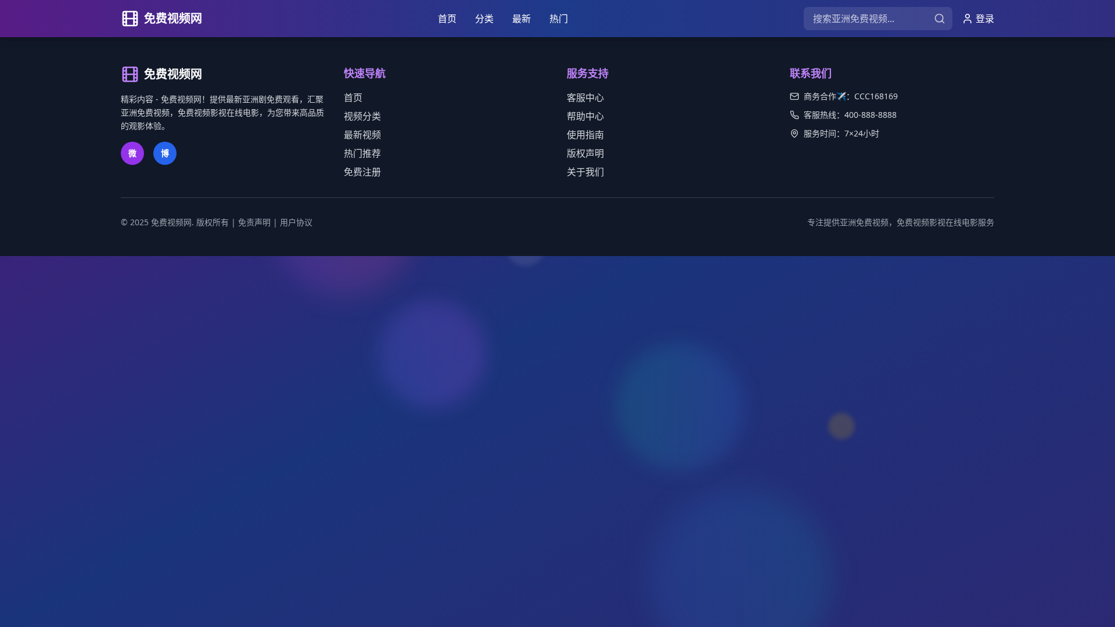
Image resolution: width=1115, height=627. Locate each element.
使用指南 (585, 134)
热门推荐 (362, 153)
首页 (447, 18)
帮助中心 (585, 116)
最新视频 (362, 134)
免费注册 (362, 171)
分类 (484, 18)
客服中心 (585, 97)
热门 (558, 18)
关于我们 (585, 171)
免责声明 (254, 222)
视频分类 (362, 116)
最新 (521, 18)
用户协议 (296, 222)
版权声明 (585, 153)
